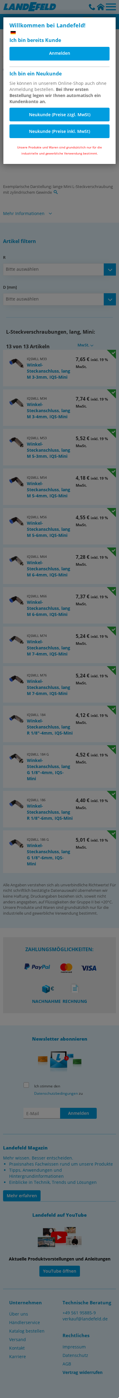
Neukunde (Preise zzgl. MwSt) (59, 114)
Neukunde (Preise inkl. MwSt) (59, 131)
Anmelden (59, 53)
